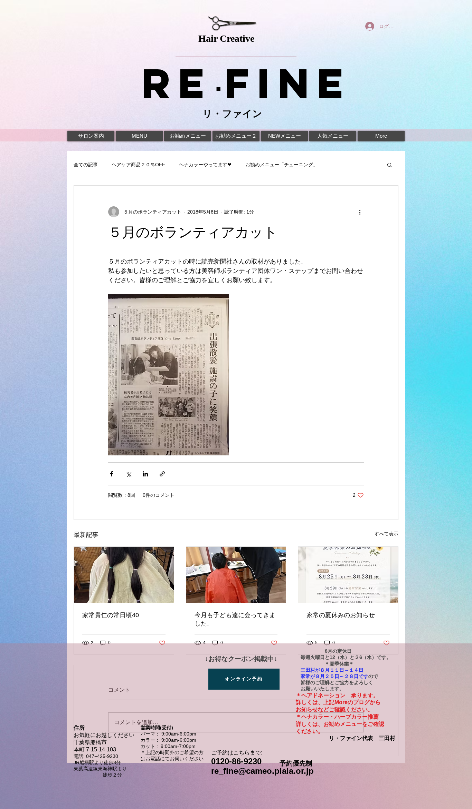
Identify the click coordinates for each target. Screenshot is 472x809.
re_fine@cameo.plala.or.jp (262, 771)
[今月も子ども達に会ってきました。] (236, 575)
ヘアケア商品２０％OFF (138, 164)
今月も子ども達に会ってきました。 (235, 619)
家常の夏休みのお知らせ (340, 615)
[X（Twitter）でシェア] (128, 474)
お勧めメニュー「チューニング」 (281, 164)
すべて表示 (386, 533)
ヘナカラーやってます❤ (205, 164)
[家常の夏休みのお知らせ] (348, 575)
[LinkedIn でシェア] (145, 474)
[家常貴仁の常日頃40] (124, 575)
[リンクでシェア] (162, 474)
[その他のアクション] (360, 212)
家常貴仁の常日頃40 (110, 615)
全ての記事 (86, 164)
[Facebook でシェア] (111, 474)
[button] (389, 164)
